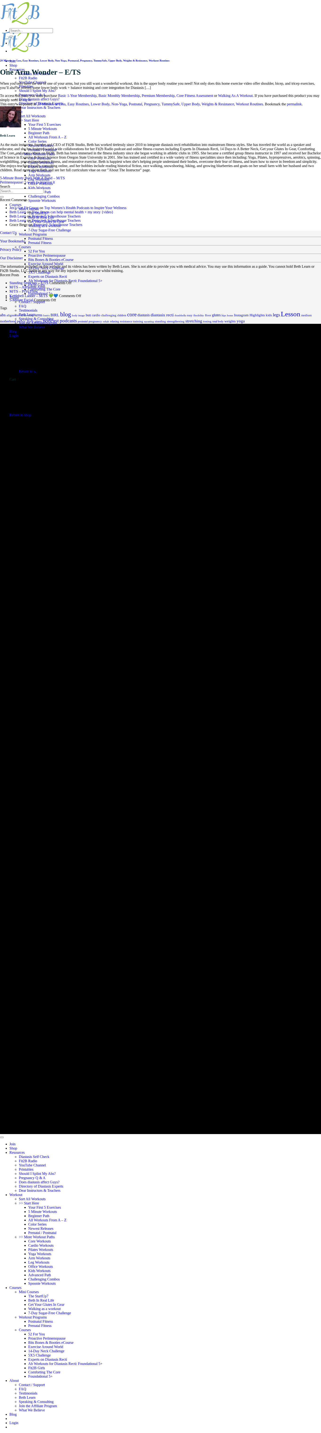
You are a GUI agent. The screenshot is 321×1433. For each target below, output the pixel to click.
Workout (15, 1195)
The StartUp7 (38, 1296)
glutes (216, 315)
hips (224, 315)
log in (27, 100)
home (230, 315)
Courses (15, 205)
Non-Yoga (61, 60)
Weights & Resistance (135, 60)
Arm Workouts (39, 175)
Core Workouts (39, 1241)
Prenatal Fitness (39, 243)
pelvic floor (25, 321)
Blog (13, 1414)
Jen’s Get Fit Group (24, 208)
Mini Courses (29, 1292)
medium (306, 315)
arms (38, 315)
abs (3, 315)
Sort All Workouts (32, 116)
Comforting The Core (44, 1372)
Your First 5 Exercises (44, 124)
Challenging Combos (44, 196)
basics (46, 315)
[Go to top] (2, 1137)
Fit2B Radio (28, 78)
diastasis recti (162, 315)
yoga (241, 321)
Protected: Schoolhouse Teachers (56, 216)
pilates (38, 321)
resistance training (131, 321)
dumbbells (180, 315)
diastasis (143, 315)
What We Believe (32, 1410)
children (121, 315)
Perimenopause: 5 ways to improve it (27, 182)
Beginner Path (38, 133)
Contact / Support (32, 1385)
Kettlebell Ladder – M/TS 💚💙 (33, 296)
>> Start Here (29, 120)
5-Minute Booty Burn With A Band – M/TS (32, 178)
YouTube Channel (32, 1165)
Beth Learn (17, 212)
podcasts (68, 321)
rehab (106, 321)
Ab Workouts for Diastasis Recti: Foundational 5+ (65, 1364)
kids (269, 315)
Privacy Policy (11, 250)
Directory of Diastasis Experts (41, 1186)
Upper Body (115, 60)
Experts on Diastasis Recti (47, 277)
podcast (51, 321)
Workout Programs (33, 234)
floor (208, 315)
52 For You (36, 251)
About (14, 1381)
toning (207, 321)
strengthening (175, 321)
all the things (27, 315)
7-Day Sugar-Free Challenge (49, 230)
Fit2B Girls (36, 1368)
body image (78, 315)
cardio (96, 315)
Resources (17, 1152)
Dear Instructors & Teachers (39, 108)
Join (12, 1144)
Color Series (37, 141)
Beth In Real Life (41, 1300)
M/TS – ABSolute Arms (27, 287)
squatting (149, 321)
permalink (294, 104)
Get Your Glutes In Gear (46, 1305)
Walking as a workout (44, 1309)
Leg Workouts (38, 1262)
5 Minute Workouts (42, 129)
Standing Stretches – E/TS (28, 283)
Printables (26, 1169)
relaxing (114, 321)
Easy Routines (31, 60)
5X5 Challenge (39, 272)
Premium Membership (158, 96)
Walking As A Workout (235, 96)
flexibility (198, 315)
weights (230, 321)
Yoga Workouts (39, 1254)
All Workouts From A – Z (47, 137)
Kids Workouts (39, 188)
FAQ (22, 306)
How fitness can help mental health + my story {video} (73, 212)
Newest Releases (40, 1228)
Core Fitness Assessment (194, 96)
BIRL (55, 315)
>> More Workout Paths (37, 1237)
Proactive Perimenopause (47, 255)
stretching (193, 321)
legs (276, 315)
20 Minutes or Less (10, 60)
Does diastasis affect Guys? (39, 99)
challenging (108, 315)
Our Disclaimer (11, 258)
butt (88, 315)
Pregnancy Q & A (32, 1178)
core (132, 314)
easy (189, 315)
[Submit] (11, 36)
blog (65, 314)
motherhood (8, 321)
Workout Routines (159, 60)
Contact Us (8, 233)
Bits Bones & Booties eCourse (51, 260)
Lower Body (47, 60)
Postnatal (73, 60)
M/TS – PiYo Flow (23, 291)
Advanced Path (39, 1275)
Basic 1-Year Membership (77, 96)
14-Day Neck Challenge (46, 268)
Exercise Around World (45, 264)
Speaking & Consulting (36, 1402)
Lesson (290, 314)
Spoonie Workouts (42, 201)
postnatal (83, 321)
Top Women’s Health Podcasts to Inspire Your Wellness (85, 208)
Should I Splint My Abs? (37, 91)
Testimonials (28, 1393)
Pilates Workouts (40, 1250)
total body (217, 321)
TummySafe (100, 60)
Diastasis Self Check (34, 1157)
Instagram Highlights (249, 315)
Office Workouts (40, 1267)
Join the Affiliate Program (38, 1406)
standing (160, 321)
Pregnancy (86, 60)
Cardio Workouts (41, 1245)
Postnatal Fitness (40, 239)
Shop (13, 65)
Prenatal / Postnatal (42, 1233)
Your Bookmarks (12, 241)
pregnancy (95, 321)
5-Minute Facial (21, 300)
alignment (13, 315)
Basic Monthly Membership (119, 96)
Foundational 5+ (40, 1376)
